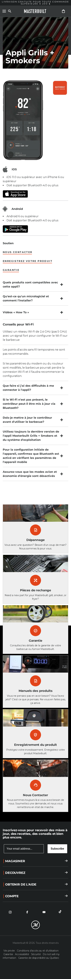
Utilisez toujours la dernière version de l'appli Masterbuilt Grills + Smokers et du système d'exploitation (31, 435)
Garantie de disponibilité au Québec (38, 957)
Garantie (8, 954)
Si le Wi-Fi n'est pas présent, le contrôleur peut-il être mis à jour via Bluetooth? (29, 404)
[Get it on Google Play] (35, 229)
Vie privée (9, 950)
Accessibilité (22, 954)
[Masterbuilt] (35, 11)
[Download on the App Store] (35, 194)
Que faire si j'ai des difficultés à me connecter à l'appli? (28, 387)
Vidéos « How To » (16, 312)
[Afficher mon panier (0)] (63, 11)
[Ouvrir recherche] (10, 11)
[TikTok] (61, 912)
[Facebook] (27, 912)
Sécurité (36, 954)
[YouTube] (44, 912)
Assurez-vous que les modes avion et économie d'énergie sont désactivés (30, 474)
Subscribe (57, 848)
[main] (35, 411)
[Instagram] (10, 912)
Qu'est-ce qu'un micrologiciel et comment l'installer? (26, 298)
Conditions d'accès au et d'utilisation (37, 950)
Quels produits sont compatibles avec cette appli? (30, 284)
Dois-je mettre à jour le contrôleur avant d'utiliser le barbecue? (27, 419)
